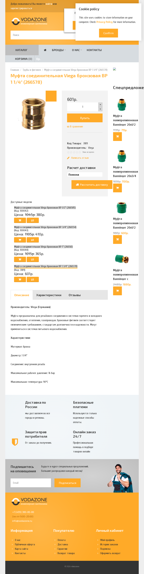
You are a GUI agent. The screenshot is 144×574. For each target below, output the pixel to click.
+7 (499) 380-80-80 (23, 511)
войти (49, 3)
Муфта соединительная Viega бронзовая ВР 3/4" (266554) (45, 227)
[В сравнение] (33, 220)
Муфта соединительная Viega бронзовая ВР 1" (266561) (43, 246)
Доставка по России (35, 404)
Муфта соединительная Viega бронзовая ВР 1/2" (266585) (45, 207)
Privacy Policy (104, 22)
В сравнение (76, 126)
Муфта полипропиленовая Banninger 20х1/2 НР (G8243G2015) (125, 122)
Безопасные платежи (83, 404)
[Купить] (117, 136)
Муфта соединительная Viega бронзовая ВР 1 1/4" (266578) (75, 69)
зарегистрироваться (21, 8)
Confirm (108, 33)
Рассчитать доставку (93, 184)
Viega (91, 147)
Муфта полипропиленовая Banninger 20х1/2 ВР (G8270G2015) (125, 225)
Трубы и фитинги (31, 69)
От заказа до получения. (38, 442)
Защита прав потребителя (36, 434)
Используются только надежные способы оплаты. (85, 418)
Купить (85, 118)
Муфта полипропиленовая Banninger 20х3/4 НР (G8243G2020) (125, 173)
